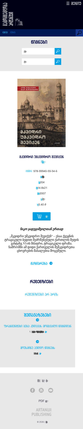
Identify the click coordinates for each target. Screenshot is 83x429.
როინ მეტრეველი (41, 161)
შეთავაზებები (37, 314)
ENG (12, 32)
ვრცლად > (46, 331)
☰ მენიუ (73, 3)
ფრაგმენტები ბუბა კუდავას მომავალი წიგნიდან (37, 326)
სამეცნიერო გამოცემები (42, 176)
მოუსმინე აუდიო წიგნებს (37, 348)
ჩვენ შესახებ (37, 380)
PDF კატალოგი (42, 400)
